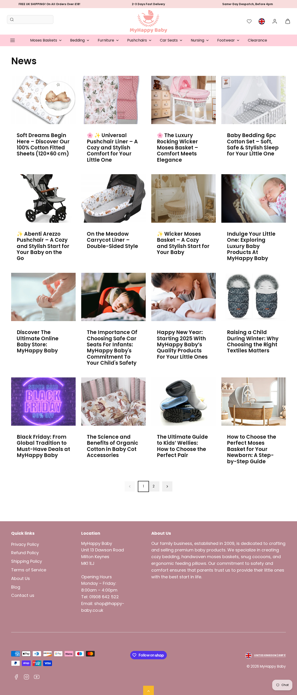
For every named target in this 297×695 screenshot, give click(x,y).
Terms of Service (28, 570)
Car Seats (169, 40)
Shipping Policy (26, 561)
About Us (20, 578)
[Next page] (167, 486)
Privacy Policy (25, 544)
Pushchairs (137, 40)
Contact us (22, 595)
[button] (12, 40)
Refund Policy (25, 553)
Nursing (197, 40)
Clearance (257, 40)
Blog (15, 587)
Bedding (77, 40)
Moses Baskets (43, 40)
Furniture (106, 40)
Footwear (226, 40)
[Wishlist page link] (249, 21)
